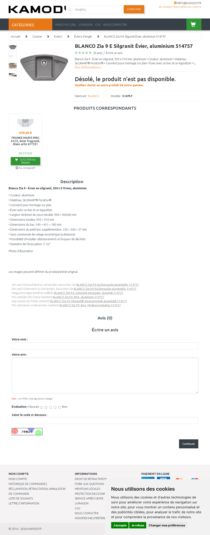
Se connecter (168, 7)
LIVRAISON (85, 24)
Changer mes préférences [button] (167, 525)
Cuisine (37, 36)
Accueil (15, 36)
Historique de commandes (28, 484)
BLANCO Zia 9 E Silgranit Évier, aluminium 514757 (135, 36)
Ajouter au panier (27, 161)
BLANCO (93, 96)
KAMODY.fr (34, 528)
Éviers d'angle (83, 36)
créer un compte (190, 7)
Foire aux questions (89, 484)
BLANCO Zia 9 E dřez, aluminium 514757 (78, 297)
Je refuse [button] (137, 525)
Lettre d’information (24, 503)
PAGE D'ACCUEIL (65, 24)
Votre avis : (19, 354)
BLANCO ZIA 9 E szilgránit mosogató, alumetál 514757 (88, 293)
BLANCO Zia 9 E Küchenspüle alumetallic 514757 (107, 284)
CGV (98, 24)
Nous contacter (86, 513)
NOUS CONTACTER (115, 24)
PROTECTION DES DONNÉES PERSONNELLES (103, 493)
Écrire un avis (114, 53)
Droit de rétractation (91, 479)
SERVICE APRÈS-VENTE (89, 498)
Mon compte (18, 479)
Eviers (58, 36)
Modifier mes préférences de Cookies (102, 518)
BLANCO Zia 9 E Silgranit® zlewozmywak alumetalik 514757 (88, 301)
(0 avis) (98, 53)
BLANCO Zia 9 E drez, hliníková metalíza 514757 (90, 305)
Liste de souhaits (21, 498)
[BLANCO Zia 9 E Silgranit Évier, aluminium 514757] (44, 67)
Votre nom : (20, 339)
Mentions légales (87, 488)
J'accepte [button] (120, 525)
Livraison (81, 503)
